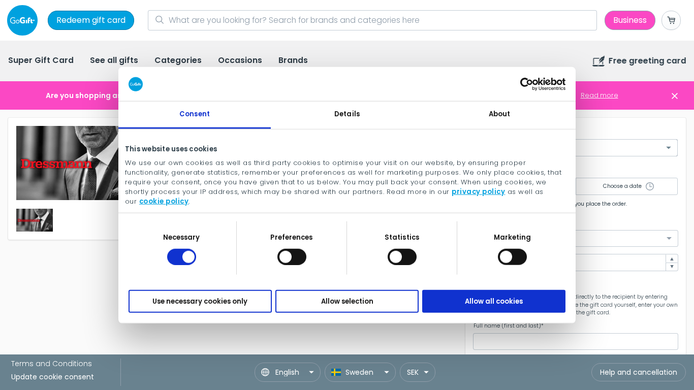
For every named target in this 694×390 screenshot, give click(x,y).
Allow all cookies (494, 301)
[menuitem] (41, 61)
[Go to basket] (671, 20)
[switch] (291, 256)
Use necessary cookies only (199, 301)
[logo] (24, 20)
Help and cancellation (638, 372)
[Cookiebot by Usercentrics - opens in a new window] (521, 83)
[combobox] (576, 238)
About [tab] (500, 114)
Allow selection (347, 301)
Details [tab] (347, 114)
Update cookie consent (52, 377)
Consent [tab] (194, 114)
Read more (599, 95)
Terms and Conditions (51, 364)
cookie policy (164, 201)
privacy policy (478, 191)
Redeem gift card (90, 20)
